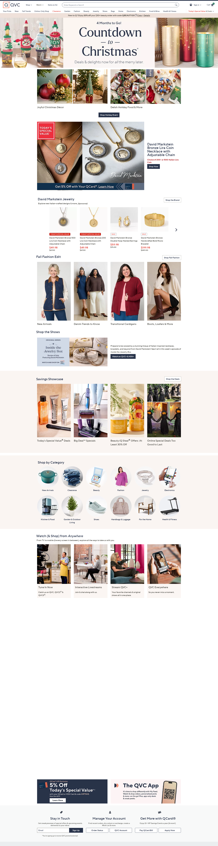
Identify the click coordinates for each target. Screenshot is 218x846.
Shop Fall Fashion (172, 257)
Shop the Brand (173, 200)
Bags (113, 11)
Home (120, 11)
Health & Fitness (169, 11)
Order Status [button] (97, 830)
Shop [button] (28, 5)
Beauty (86, 11)
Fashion (77, 11)
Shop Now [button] (153, 166)
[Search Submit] (176, 5)
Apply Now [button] (170, 830)
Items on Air (53, 5)
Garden (67, 11)
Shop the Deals (173, 379)
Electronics (131, 11)
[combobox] (118, 5)
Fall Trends (26, 11)
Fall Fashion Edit (48, 257)
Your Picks (7, 11)
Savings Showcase (49, 379)
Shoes (105, 11)
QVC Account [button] (121, 830)
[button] (191, 5)
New (17, 11)
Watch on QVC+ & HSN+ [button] (123, 356)
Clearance (56, 11)
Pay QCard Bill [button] (146, 830)
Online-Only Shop (41, 11)
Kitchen (142, 11)
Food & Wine (154, 11)
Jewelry (96, 11)
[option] (109, 15)
